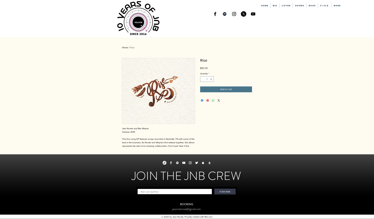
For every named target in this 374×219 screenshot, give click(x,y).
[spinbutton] (206, 79)
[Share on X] (218, 100)
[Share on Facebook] (202, 100)
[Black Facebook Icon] (215, 14)
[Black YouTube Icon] (253, 14)
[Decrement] (202, 79)
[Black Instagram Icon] (234, 14)
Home (125, 47)
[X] (243, 14)
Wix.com (208, 216)
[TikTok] (164, 163)
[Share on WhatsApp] (213, 100)
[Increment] (211, 79)
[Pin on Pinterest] (207, 100)
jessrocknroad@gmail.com (186, 209)
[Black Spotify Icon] (224, 14)
